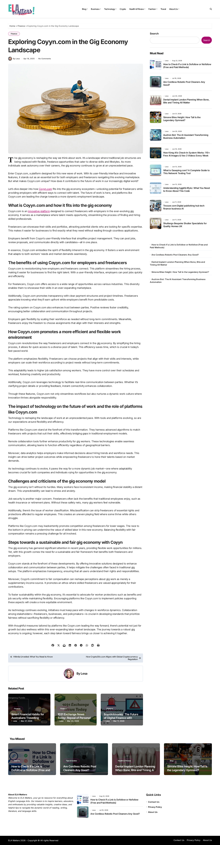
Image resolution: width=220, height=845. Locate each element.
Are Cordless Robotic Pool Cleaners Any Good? (175, 254)
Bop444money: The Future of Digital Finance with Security (121, 718)
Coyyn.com (45, 188)
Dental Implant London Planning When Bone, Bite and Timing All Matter (135, 770)
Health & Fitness (136, 9)
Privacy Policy (155, 807)
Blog (84, 9)
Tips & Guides (71, 761)
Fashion (152, 9)
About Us (173, 9)
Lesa (84, 673)
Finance (21, 26)
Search (154, 33)
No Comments (44, 58)
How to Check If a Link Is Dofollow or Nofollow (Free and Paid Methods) (30, 770)
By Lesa (16, 58)
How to (17, 761)
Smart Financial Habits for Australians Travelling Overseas (27, 718)
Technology (109, 9)
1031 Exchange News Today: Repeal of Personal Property (74, 718)
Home (12, 26)
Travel (163, 9)
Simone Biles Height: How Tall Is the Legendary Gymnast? (180, 272)
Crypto (123, 9)
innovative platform (39, 211)
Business (95, 9)
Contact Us (153, 802)
